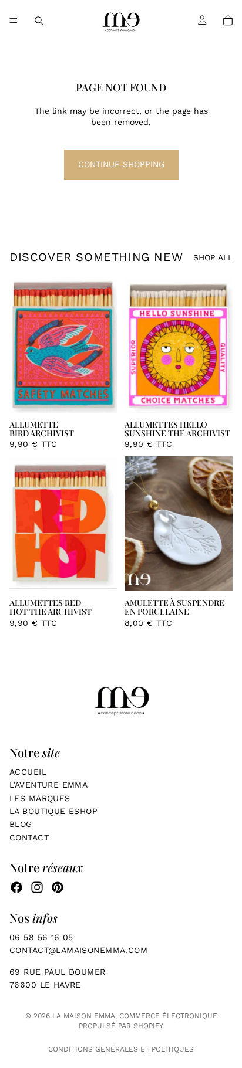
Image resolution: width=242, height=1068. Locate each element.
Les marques (39, 798)
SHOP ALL (213, 257)
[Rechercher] (39, 20)
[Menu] (13, 20)
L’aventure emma (48, 784)
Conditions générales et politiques (121, 1049)
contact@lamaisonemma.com (80, 950)
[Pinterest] (58, 887)
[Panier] (228, 20)
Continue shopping (121, 164)
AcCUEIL (27, 772)
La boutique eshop (53, 811)
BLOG (20, 824)
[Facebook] (16, 887)
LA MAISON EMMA (83, 1016)
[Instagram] (37, 887)
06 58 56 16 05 (41, 937)
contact (29, 837)
